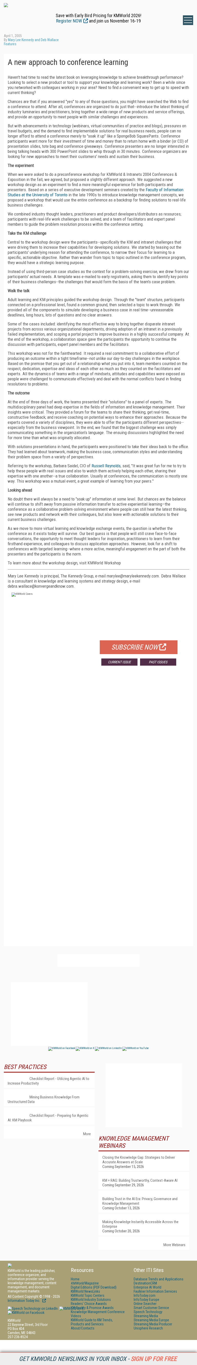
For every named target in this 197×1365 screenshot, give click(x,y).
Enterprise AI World (147, 1287)
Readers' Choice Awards (89, 1304)
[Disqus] (98, 745)
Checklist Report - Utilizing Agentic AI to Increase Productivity (48, 1081)
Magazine (85, 1283)
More (87, 1134)
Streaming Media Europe (151, 1320)
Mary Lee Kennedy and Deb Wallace (33, 40)
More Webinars (174, 1245)
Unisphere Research (148, 1328)
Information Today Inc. (24, 1301)
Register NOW (69, 21)
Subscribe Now (134, 647)
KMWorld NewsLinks (85, 1291)
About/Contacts (82, 1328)
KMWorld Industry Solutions (91, 1300)
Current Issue (119, 662)
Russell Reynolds (106, 465)
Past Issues (158, 662)
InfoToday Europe (146, 1300)
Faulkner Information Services (155, 1291)
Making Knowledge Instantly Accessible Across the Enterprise (140, 1224)
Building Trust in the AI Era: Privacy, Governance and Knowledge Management (140, 1201)
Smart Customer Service (151, 1308)
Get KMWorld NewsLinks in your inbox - (98, 1358)
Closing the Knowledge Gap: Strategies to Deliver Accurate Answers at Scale (138, 1159)
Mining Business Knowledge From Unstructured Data (44, 1099)
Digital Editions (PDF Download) (93, 1287)
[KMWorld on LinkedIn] (33, 1308)
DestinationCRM (145, 1283)
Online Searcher (145, 1304)
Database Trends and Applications (158, 1279)
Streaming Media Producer (153, 1324)
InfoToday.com (144, 1295)
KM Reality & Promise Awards (92, 1308)
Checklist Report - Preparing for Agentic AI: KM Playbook (48, 1117)
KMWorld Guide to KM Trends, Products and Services (92, 1322)
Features (10, 44)
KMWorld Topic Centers (87, 1295)
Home (75, 1279)
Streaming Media (146, 1316)
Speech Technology (148, 1312)
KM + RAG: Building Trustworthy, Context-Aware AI (140, 1180)
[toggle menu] (188, 20)
